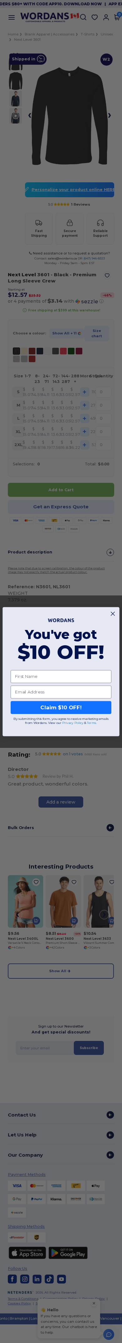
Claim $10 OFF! (60, 707)
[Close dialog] (112, 613)
